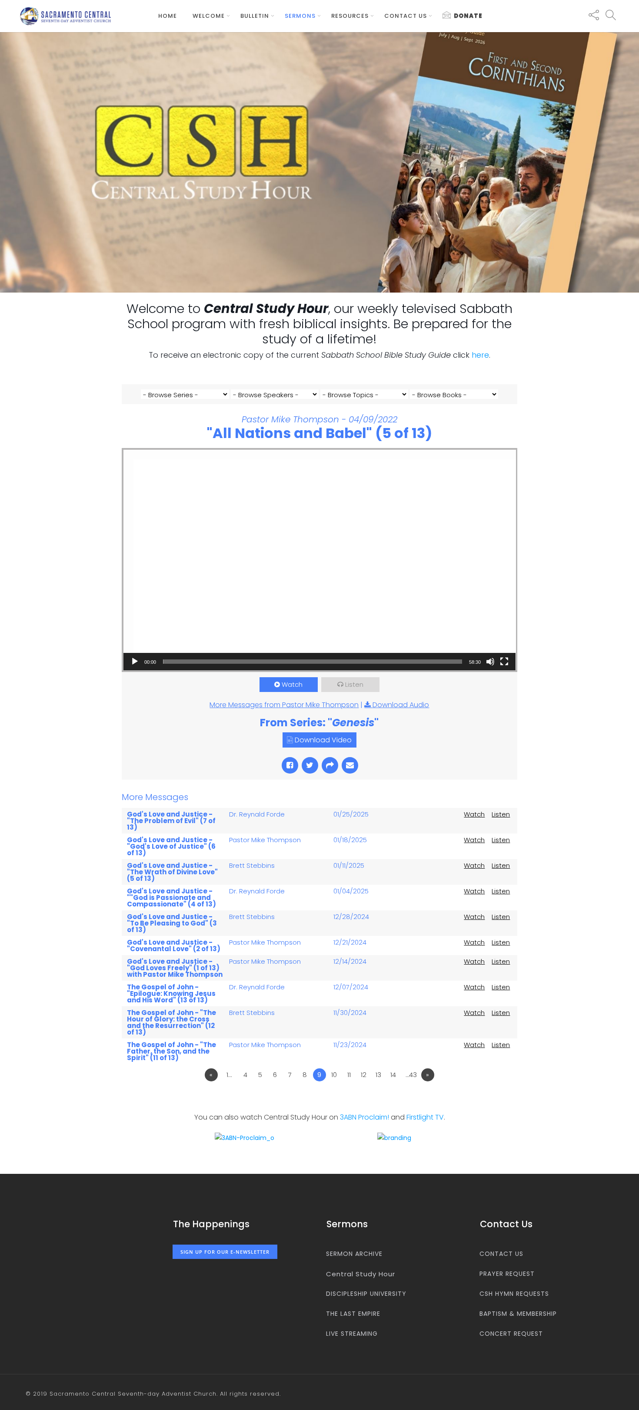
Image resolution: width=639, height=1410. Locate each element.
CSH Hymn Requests (514, 1293)
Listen (354, 684)
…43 (411, 1074)
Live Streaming (352, 1333)
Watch (292, 684)
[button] (319, 560)
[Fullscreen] (504, 661)
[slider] (313, 661)
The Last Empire (353, 1313)
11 (349, 1074)
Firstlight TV (425, 1117)
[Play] (134, 661)
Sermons (300, 16)
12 (363, 1074)
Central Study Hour (360, 1273)
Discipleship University (366, 1293)
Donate (468, 16)
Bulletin (254, 16)
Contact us (405, 16)
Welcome (209, 16)
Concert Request (511, 1333)
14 (393, 1074)
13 (378, 1074)
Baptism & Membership (518, 1313)
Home (167, 16)
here (480, 354)
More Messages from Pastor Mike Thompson (284, 705)
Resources (350, 16)
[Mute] (490, 661)
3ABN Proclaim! (364, 1117)
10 (334, 1074)
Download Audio (401, 705)
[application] (319, 560)
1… (229, 1074)
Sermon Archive (354, 1253)
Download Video (323, 740)
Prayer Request (507, 1273)
